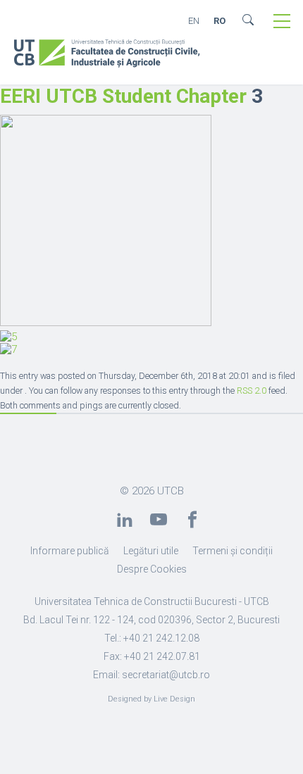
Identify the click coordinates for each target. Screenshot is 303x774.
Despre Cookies (152, 569)
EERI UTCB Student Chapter (123, 96)
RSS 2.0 (251, 390)
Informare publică (69, 550)
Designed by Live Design (151, 699)
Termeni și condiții (232, 550)
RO (219, 20)
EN (193, 20)
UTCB (170, 491)
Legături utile (150, 550)
